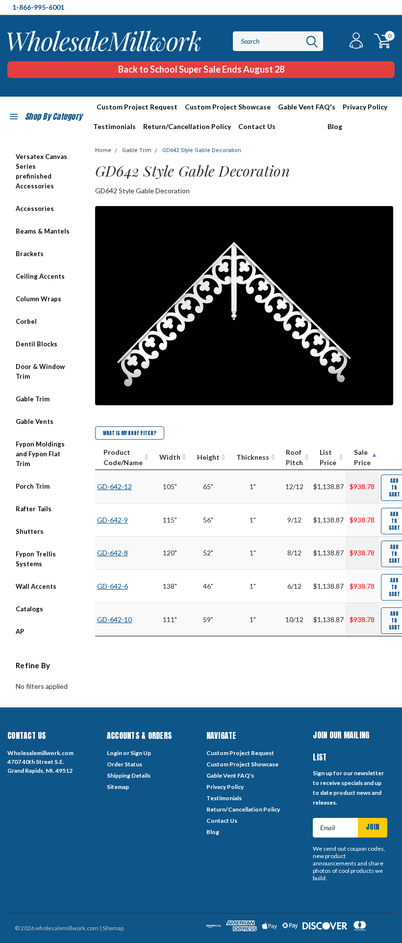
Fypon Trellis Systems (36, 559)
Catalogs (29, 609)
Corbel (26, 321)
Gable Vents (34, 421)
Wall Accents (36, 586)
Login (114, 753)
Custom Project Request (137, 107)
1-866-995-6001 (38, 7)
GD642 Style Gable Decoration (201, 150)
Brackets (30, 254)
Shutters (30, 531)
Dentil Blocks (36, 344)
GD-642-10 (114, 619)
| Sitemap (112, 928)
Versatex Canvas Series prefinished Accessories (41, 171)
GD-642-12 (114, 486)
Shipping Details (129, 775)
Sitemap (118, 786)
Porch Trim (33, 486)
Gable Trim (33, 399)
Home (103, 150)
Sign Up (140, 753)
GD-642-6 (112, 586)
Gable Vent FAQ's (306, 107)
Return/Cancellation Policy (187, 126)
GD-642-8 (112, 553)
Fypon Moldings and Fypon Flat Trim (40, 454)
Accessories (35, 208)
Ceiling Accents (40, 276)
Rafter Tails (33, 509)
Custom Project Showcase (228, 107)
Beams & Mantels (43, 231)
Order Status (124, 764)
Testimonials (114, 126)
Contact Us (257, 126)
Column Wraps (38, 299)
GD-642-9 (112, 520)
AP (20, 631)
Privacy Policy (365, 107)
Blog (334, 126)
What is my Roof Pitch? (129, 433)
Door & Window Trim (40, 371)
